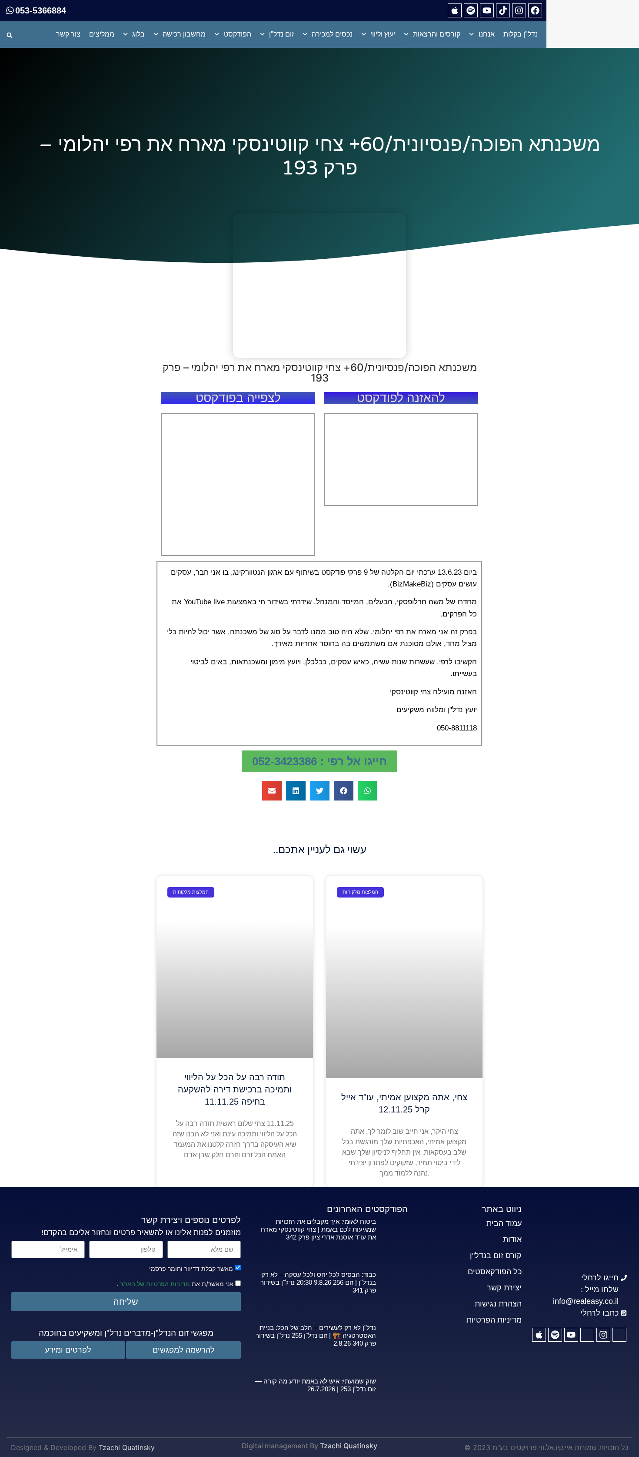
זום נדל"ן (281, 34)
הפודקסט (237, 34)
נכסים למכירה (332, 34)
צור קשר (68, 34)
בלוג (138, 34)
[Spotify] (471, 10)
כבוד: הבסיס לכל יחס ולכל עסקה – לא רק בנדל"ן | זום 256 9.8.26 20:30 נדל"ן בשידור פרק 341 (318, 1282)
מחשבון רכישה (184, 34)
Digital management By (280, 1445)
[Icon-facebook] (619, 1335)
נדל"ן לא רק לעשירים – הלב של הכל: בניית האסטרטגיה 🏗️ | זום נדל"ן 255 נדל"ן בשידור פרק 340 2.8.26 (316, 1335)
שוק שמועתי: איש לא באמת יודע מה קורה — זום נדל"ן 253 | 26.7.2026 (315, 1385)
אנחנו (487, 34)
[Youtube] (487, 10)
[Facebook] (535, 10)
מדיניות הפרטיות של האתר (154, 1283)
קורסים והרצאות (436, 34)
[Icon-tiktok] (587, 1335)
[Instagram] (519, 10)
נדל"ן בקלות (520, 34)
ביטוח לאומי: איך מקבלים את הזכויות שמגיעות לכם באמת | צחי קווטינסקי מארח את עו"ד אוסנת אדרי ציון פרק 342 (318, 1229)
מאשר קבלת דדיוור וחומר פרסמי (191, 1268)
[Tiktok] (503, 10)
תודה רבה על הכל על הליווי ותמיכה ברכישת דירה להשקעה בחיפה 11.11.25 (235, 1089)
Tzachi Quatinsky (348, 1445)
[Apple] (455, 10)
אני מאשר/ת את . (175, 1283)
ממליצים (101, 34)
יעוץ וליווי (382, 34)
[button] (9, 35)
